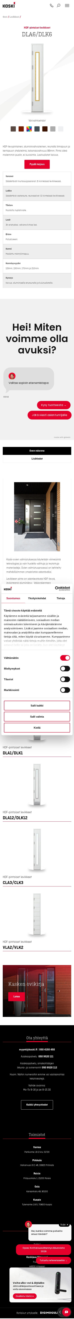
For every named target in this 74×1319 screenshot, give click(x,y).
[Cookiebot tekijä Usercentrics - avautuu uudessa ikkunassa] (55, 588)
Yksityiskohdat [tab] (37, 598)
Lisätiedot (37, 458)
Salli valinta (37, 716)
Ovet (5, 17)
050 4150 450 (47, 1049)
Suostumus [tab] (13, 598)
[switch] (65, 668)
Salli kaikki (37, 705)
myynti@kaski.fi (28, 1049)
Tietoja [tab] (61, 598)
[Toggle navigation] (67, 5)
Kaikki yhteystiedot (37, 1104)
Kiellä (37, 727)
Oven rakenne (37, 451)
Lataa (16, 996)
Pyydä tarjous (37, 164)
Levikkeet (14, 17)
